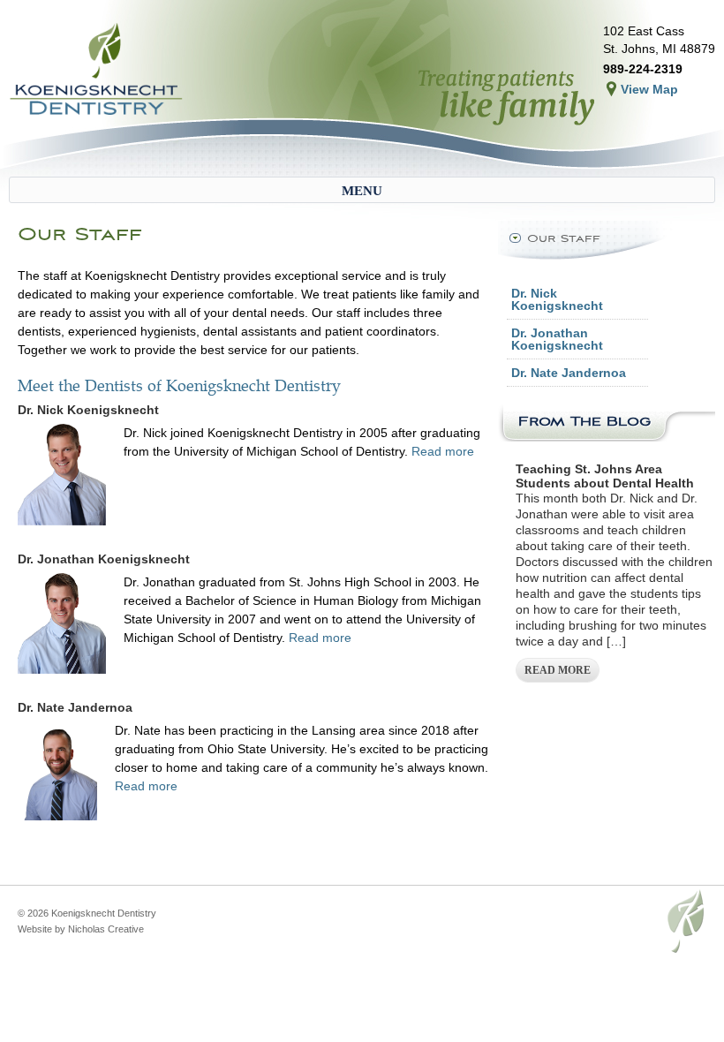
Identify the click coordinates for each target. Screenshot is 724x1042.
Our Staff (563, 238)
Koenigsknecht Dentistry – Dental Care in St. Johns (97, 71)
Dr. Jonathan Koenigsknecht (557, 339)
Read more (442, 451)
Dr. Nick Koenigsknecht (557, 299)
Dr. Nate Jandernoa (568, 373)
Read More (557, 670)
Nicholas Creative (106, 929)
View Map (649, 89)
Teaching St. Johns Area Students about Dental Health (605, 476)
